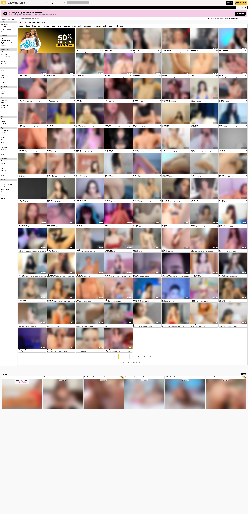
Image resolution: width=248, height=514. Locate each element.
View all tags (4, 198)
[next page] (150, 356)
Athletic (3, 91)
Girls (20, 22)
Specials (3, 61)
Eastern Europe (5, 189)
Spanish (3, 163)
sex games (53, 3)
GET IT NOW (64, 45)
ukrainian (119, 26)
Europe (3, 187)
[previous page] (115, 356)
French (3, 168)
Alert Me (211, 18)
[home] (13, 3)
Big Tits (3, 135)
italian (60, 26)
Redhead (3, 124)
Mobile (3, 132)
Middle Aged (4, 105)
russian (104, 26)
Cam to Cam (4, 64)
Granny (3, 112)
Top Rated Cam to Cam (7, 43)
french (46, 26)
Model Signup (241, 7)
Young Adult (4, 102)
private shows (35, 3)
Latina (2, 75)
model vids (61, 3)
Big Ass (3, 137)
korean (74, 26)
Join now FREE (241, 3)
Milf (2, 110)
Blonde (3, 119)
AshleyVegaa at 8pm (235, 19)
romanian (97, 26)
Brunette (3, 121)
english (40, 26)
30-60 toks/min (5, 54)
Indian (2, 82)
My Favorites (4, 24)
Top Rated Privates (6, 40)
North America (5, 182)
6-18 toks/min (4, 52)
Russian (3, 166)
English (3, 161)
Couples (32, 22)
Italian (2, 173)
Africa (2, 194)
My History (4, 26)
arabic (21, 26)
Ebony (2, 73)
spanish (111, 26)
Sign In (229, 3)
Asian (2, 77)
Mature (3, 107)
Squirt (2, 140)
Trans (38, 22)
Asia (2, 191)
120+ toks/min (5, 59)
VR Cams (3, 142)
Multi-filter (11, 19)
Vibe (2, 31)
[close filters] (15, 19)
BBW (2, 94)
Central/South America (7, 184)
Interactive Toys (5, 130)
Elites (25, 22)
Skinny (3, 89)
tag (28, 3)
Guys (43, 22)
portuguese (88, 26)
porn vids (45, 3)
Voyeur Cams (4, 152)
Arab (2, 80)
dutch (34, 26)
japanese (67, 26)
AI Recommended (6, 29)
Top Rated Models (6, 38)
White (2, 70)
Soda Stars (4, 45)
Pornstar (3, 149)
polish (80, 26)
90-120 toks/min (5, 56)
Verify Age (240, 14)
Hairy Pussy (4, 147)
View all (244, 374)
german (53, 26)
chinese (27, 26)
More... (3, 154)
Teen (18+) (4, 100)
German (3, 170)
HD (2, 145)
